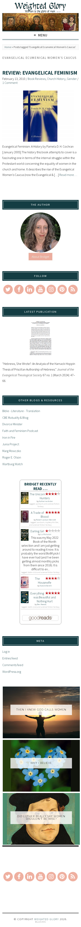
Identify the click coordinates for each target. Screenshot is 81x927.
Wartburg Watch (12, 464)
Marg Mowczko (11, 451)
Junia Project (10, 444)
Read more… (68, 175)
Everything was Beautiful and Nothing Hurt (43, 597)
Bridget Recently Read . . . (40, 486)
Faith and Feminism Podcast (20, 431)
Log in (6, 651)
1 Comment (9, 83)
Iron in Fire (8, 437)
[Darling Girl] (25, 540)
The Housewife (43, 580)
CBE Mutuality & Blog (15, 418)
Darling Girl (37, 531)
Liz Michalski (45, 534)
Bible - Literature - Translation (21, 411)
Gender (72, 79)
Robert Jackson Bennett (46, 519)
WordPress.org (11, 672)
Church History (56, 79)
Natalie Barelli (46, 585)
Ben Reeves (41, 604)
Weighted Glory (46, 919)
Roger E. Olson (11, 457)
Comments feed (12, 665)
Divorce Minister (12, 424)
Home (8, 47)
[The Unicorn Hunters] (25, 503)
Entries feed (10, 658)
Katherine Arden (46, 501)
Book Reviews (37, 79)
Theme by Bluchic (40, 922)
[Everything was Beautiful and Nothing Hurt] (25, 602)
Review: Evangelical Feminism (39, 72)
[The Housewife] (25, 587)
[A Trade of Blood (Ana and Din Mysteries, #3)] (25, 521)
